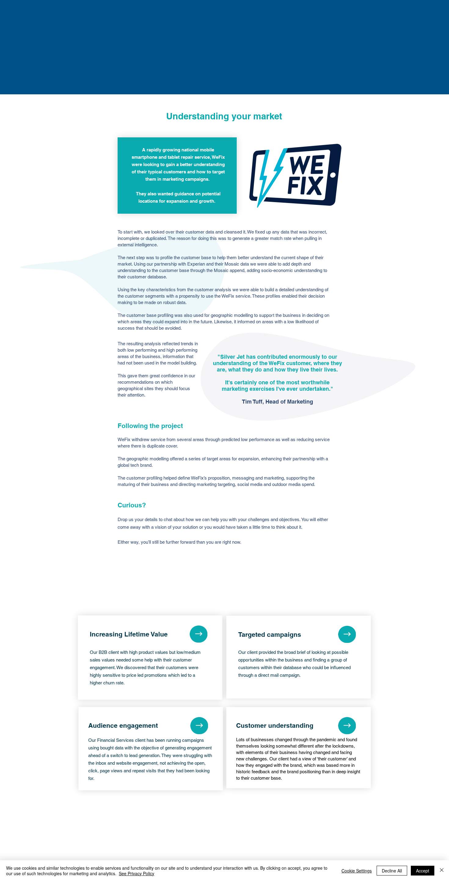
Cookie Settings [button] (356, 871)
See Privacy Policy (136, 873)
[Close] (441, 870)
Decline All (392, 871)
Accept (422, 871)
